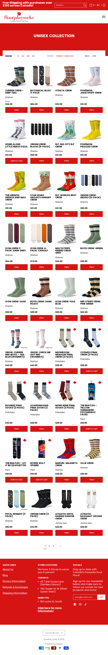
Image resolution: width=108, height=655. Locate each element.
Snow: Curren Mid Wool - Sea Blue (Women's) (15, 354)
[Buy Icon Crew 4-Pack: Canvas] (41, 233)
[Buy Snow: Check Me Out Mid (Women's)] (41, 337)
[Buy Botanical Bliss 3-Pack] (41, 75)
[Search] (84, 5)
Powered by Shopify (54, 644)
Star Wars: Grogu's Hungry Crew (40, 197)
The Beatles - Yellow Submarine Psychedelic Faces (88, 410)
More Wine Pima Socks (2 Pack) (65, 406)
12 (18, 56)
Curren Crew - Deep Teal (14, 91)
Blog (5, 575)
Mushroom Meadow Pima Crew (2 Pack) (64, 354)
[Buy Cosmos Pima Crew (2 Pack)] (91, 337)
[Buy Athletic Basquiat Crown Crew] (91, 499)
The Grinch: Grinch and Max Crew (15, 197)
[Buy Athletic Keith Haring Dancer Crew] (66, 499)
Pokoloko (60, 361)
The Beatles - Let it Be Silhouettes (15, 464)
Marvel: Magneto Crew (66, 464)
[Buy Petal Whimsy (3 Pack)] (16, 499)
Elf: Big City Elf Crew (64, 145)
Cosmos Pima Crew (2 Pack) (89, 353)
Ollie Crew (87, 463)
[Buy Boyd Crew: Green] (91, 233)
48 (33, 56)
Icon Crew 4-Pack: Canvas (39, 249)
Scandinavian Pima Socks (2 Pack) (39, 407)
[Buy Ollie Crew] (91, 448)
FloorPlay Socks (50, 639)
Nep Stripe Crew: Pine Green (90, 302)
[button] (75, 604)
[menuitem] (94, 5)
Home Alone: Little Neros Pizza (16, 145)
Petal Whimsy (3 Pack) (15, 515)
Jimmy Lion (61, 523)
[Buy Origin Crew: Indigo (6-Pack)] (91, 180)
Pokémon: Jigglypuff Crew (91, 91)
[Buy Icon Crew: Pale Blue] (66, 286)
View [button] (16, 109)
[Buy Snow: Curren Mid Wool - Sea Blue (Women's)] (16, 337)
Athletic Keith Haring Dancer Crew (64, 516)
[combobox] (68, 5)
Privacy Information (14, 581)
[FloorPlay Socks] (19, 16)
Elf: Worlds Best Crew (65, 196)
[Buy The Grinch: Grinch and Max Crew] (16, 180)
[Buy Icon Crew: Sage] (16, 286)
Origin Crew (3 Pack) (39, 515)
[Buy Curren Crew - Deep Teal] (16, 75)
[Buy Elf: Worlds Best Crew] (66, 180)
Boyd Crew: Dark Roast (41, 302)
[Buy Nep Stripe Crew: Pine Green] (91, 286)
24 (23, 56)
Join (101, 597)
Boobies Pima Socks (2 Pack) (14, 406)
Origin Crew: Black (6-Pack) (40, 145)
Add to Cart (17, 160)
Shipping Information (15, 593)
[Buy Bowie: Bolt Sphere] (41, 448)
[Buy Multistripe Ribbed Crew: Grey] (66, 233)
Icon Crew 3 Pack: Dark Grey (15, 249)
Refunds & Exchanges (15, 587)
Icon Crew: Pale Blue (65, 302)
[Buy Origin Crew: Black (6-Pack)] (41, 129)
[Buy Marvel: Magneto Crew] (66, 448)
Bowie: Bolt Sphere (37, 464)
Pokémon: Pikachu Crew (89, 145)
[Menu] (103, 16)
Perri (82, 419)
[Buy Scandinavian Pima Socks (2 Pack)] (41, 390)
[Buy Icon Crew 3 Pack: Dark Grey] (16, 233)
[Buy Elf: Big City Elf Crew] (66, 129)
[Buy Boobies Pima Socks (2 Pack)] (16, 390)
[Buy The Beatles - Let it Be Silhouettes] (16, 448)
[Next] (61, 546)
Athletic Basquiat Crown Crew (91, 516)
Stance (9, 97)
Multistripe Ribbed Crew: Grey (63, 250)
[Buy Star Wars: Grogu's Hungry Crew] (41, 180)
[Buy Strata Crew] (66, 75)
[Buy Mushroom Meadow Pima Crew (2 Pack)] (66, 337)
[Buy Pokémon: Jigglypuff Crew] (91, 75)
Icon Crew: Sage (15, 301)
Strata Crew (63, 90)
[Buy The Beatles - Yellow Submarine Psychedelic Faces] (91, 390)
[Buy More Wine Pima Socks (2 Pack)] (66, 390)
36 (28, 56)
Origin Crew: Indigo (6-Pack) (90, 196)
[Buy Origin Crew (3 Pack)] (41, 499)
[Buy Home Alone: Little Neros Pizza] (16, 129)
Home (50, 55)
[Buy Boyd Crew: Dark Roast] (41, 286)
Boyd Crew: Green (91, 248)
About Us (8, 569)
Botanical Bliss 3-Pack (40, 91)
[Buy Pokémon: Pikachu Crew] (91, 129)
